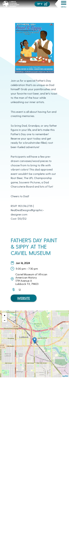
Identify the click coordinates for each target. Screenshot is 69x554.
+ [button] (5, 315)
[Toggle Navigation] (63, 3)
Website (23, 298)
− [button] (5, 320)
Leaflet (65, 376)
